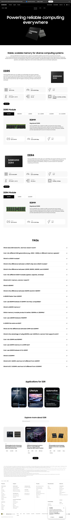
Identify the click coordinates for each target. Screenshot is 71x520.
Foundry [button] (18, 4)
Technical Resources (16, 494)
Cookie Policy (51, 513)
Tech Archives (38, 494)
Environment (50, 505)
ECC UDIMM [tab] (41, 114)
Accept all (61, 517)
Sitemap (18, 515)
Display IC (2, 496)
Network (2, 506)
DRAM (3, 8)
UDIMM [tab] (30, 114)
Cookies (24, 513)
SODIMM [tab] (51, 114)
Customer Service (15, 488)
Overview (35, 8)
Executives (61, 489)
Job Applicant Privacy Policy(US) (46, 513)
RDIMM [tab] (9, 114)
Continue (50, 1)
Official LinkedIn (67, 514)
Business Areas (61, 488)
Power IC (2, 498)
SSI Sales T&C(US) (38, 513)
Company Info (61, 486)
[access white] (3, 513)
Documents (14, 503)
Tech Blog (49, 488)
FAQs (13, 504)
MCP (2, 492)
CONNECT (37, 497)
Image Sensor (3, 494)
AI (1, 503)
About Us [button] (61, 4)
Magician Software (15, 506)
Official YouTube (69, 514)
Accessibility (28, 513)
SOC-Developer (27, 494)
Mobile (2, 508)
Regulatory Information (16, 489)
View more (35, 458)
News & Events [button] (49, 4)
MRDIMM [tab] (19, 114)
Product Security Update (16, 491)
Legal (20, 513)
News (48, 486)
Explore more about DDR (35, 417)
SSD (2, 488)
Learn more (6, 103)
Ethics (60, 493)
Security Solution (3, 497)
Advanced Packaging (39, 488)
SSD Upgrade (15, 508)
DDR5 (40, 8)
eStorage (2, 489)
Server (2, 504)
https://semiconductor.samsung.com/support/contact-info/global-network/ (15, 476)
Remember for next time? (31, 1)
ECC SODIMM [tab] (62, 114)
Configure (52, 517)
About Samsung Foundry (40, 486)
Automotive (3, 505)
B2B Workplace (27, 493)
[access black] (1, 513)
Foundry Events (38, 491)
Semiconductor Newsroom (63, 494)
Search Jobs (61, 503)
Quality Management (16, 487)
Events (49, 487)
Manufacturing (38, 492)
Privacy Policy (56, 513)
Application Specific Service (40, 493)
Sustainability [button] (55, 4)
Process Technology (39, 487)
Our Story (60, 487)
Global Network (27, 491)
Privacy (18, 513)
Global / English (40, 1)
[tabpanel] (35, 130)
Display (2, 499)
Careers (60, 502)
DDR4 (44, 8)
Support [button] (14, 4)
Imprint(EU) (32, 513)
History (60, 491)
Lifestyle (2, 509)
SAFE (37, 489)
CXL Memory (3, 491)
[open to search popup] (64, 4)
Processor (2, 493)
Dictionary (14, 497)
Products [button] (10, 4)
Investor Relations (62, 492)
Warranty (14, 505)
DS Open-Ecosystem (28, 487)
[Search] (23, 421)
